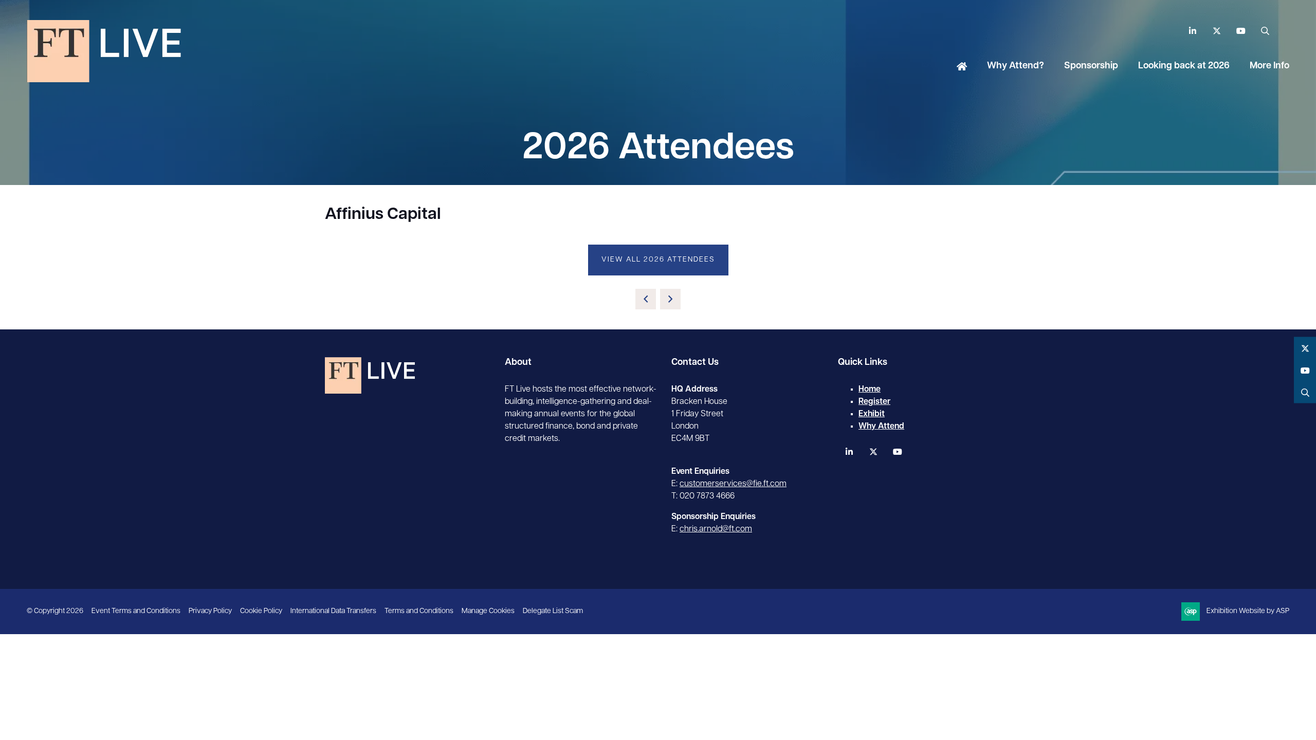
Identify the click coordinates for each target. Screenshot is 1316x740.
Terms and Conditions (419, 611)
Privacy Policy (210, 611)
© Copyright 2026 (55, 611)
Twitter (1216, 31)
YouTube (1241, 31)
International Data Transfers (333, 611)
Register (874, 402)
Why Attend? (1015, 66)
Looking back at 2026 (1184, 66)
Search (1265, 31)
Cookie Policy (261, 611)
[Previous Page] (645, 299)
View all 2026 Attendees (658, 260)
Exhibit (871, 414)
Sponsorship (1091, 66)
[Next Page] (670, 299)
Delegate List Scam (553, 611)
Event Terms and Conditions (136, 611)
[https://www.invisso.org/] (104, 79)
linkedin (849, 452)
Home (962, 67)
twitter (873, 452)
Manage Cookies (488, 611)
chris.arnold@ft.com (716, 529)
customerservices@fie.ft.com (733, 484)
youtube (897, 452)
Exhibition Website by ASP (1248, 611)
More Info (1269, 66)
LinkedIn (1192, 31)
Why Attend (881, 426)
